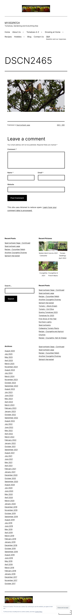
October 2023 (10, 383)
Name (10, 173)
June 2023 (9, 395)
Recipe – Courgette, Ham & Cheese (52, 338)
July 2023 (8, 392)
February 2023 (10, 408)
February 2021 (10, 469)
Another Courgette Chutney (16, 253)
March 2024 (9, 376)
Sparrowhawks (45, 325)
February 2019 (10, 539)
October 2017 (10, 584)
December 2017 (11, 577)
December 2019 (11, 507)
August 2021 (10, 453)
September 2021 (11, 450)
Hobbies (17, 37)
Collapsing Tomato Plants (49, 328)
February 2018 (10, 571)
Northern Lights (45, 322)
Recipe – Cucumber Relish (15, 249)
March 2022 (9, 437)
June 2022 (9, 427)
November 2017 (11, 580)
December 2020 (11, 475)
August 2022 (10, 421)
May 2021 (8, 462)
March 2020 (9, 501)
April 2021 (9, 466)
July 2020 (8, 488)
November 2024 (11, 367)
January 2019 (10, 542)
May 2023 (9, 399)
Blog (29, 37)
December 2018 (11, 545)
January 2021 (10, 472)
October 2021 (10, 446)
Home (7, 32)
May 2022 (9, 431)
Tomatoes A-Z (33, 32)
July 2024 (9, 373)
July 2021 (8, 456)
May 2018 (8, 561)
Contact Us (39, 37)
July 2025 (8, 354)
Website (10, 184)
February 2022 (10, 440)
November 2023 (11, 380)
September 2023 (11, 386)
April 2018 (9, 564)
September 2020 (11, 482)
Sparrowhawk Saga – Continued (17, 243)
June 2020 (9, 491)
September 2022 (11, 418)
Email (40, 173)
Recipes (8, 37)
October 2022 (10, 415)
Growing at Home (52, 32)
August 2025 (10, 351)
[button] (43, 250)
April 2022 (9, 434)
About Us (16, 32)
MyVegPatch (12, 22)
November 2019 (11, 510)
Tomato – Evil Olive (46, 309)
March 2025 (9, 364)
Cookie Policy (38, 611)
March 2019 (9, 536)
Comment (12, 149)
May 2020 (9, 494)
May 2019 (8, 529)
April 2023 (9, 402)
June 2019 (9, 526)
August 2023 (10, 389)
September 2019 (11, 517)
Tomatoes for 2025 (46, 315)
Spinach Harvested (12, 256)
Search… (8, 286)
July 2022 (8, 424)
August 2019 (10, 520)
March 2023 (9, 405)
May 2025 (9, 357)
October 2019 (10, 513)
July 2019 (8, 523)
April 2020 (9, 497)
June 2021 (9, 459)
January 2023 (10, 411)
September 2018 (11, 552)
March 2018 (9, 568)
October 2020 (10, 478)
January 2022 (10, 443)
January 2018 (10, 574)
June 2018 (9, 558)
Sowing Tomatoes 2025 (48, 312)
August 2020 (10, 485)
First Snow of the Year (48, 319)
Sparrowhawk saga (23, 125)
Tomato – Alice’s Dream (48, 306)
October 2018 (10, 548)
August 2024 (10, 370)
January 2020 (10, 504)
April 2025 (9, 360)
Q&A (56, 38)
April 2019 (9, 533)
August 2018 (10, 555)
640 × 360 (61, 125)
